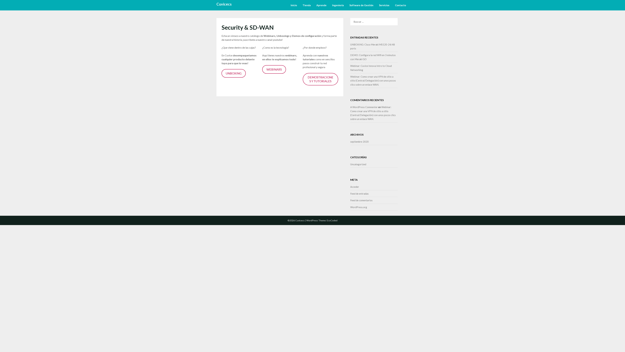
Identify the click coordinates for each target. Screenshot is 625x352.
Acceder (354, 186)
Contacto (400, 5)
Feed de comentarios (361, 200)
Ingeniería (338, 5)
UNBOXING (234, 73)
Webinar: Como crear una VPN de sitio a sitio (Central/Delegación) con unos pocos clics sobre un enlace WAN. (373, 80)
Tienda (307, 5)
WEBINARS (274, 69)
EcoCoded (332, 220)
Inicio (294, 5)
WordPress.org (358, 207)
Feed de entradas (359, 193)
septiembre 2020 (359, 141)
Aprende (321, 5)
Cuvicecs (224, 4)
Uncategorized (358, 164)
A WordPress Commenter (364, 107)
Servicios (384, 5)
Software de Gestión (361, 5)
